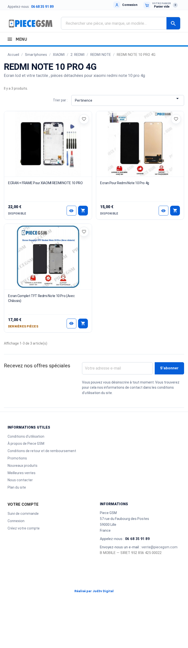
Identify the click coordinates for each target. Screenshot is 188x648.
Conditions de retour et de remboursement (42, 451)
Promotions (17, 458)
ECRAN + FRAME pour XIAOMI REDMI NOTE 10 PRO (45, 183)
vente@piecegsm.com (159, 547)
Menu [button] (20, 39)
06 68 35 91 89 (42, 7)
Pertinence (127, 99)
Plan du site (17, 487)
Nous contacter (20, 480)
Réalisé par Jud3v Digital (94, 591)
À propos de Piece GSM (26, 443)
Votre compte (23, 504)
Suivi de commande (23, 514)
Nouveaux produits (22, 466)
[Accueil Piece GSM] (31, 23)
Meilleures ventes (21, 473)
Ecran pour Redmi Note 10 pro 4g (124, 183)
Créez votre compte (24, 528)
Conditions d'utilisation (26, 436)
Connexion (16, 521)
